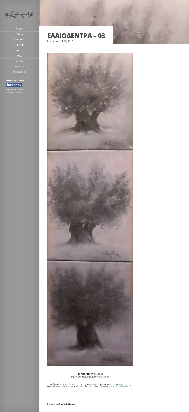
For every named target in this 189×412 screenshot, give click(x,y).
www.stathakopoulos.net (120, 386)
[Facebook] (14, 86)
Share (18, 92)
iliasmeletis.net (66, 404)
